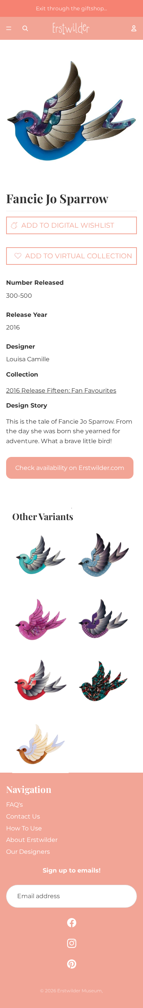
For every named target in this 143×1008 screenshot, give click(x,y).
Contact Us (23, 816)
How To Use (24, 828)
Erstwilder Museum (79, 990)
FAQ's (14, 804)
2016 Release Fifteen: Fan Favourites (61, 390)
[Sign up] (125, 896)
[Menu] (9, 28)
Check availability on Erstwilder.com (69, 467)
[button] (73, 255)
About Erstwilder (32, 839)
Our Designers (28, 851)
